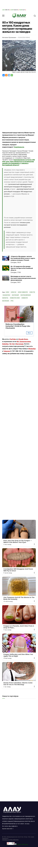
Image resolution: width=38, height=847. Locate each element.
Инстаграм (19, 344)
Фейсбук (5, 344)
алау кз (13, 292)
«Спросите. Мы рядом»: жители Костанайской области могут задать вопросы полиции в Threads (23, 258)
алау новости (23, 292)
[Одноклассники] (6, 75)
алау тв (32, 292)
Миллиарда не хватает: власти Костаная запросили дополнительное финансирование (23, 278)
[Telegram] (9, 75)
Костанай (15, 295)
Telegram (6, 351)
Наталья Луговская (9, 37)
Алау (7, 292)
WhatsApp (32, 349)
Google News (23, 339)
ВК (18, 341)
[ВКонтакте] (3, 75)
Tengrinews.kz (19, 147)
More (29, 333)
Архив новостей (7, 828)
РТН (12, 300)
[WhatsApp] (12, 75)
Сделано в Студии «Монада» (10, 839)
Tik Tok (11, 344)
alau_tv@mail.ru (12, 826)
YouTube (13, 339)
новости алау (15, 298)
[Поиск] (35, 15)
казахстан (6, 295)
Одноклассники (25, 341)
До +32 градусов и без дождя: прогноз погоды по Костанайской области (22, 268)
